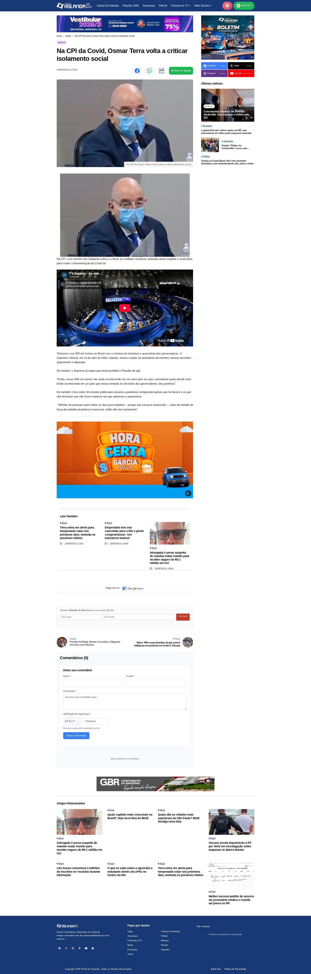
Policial (164, 936)
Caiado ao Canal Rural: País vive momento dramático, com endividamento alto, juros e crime (227, 162)
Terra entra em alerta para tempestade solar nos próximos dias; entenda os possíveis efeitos (77, 533)
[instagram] (73, 948)
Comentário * (70, 691)
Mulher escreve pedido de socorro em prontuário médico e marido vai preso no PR (231, 900)
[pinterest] (79, 948)
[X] (66, 948)
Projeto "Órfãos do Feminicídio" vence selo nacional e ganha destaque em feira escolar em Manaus (236, 147)
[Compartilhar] (162, 71)
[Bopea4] (74, 5)
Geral (130, 954)
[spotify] (93, 948)
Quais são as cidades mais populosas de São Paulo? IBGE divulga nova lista (179, 818)
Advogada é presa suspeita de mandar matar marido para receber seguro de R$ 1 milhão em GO (169, 558)
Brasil (68, 36)
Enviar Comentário (76, 735)
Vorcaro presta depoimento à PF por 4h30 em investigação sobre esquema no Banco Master (230, 846)
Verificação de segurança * (77, 714)
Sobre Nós (216, 969)
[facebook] (59, 948)
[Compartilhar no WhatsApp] (149, 71)
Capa (130, 931)
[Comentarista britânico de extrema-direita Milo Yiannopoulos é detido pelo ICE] (227, 105)
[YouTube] (86, 948)
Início (59, 36)
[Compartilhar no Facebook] (137, 71)
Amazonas (132, 936)
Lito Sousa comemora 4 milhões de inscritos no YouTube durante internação (78, 871)
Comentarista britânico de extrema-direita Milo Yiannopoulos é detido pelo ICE (226, 114)
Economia (132, 949)
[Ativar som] (188, 493)
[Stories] (227, 6)
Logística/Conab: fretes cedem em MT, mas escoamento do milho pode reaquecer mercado (226, 131)
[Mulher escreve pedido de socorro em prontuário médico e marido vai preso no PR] (231, 875)
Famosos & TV (134, 940)
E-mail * (130, 676)
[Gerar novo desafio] (77, 721)
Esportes (165, 949)
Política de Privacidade (235, 969)
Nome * (67, 676)
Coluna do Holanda (170, 931)
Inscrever (183, 616)
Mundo (164, 945)
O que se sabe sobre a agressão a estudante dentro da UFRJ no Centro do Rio (129, 871)
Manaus (165, 940)
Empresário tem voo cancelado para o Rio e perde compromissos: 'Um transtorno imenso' (124, 533)
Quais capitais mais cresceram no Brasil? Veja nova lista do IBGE (129, 816)
